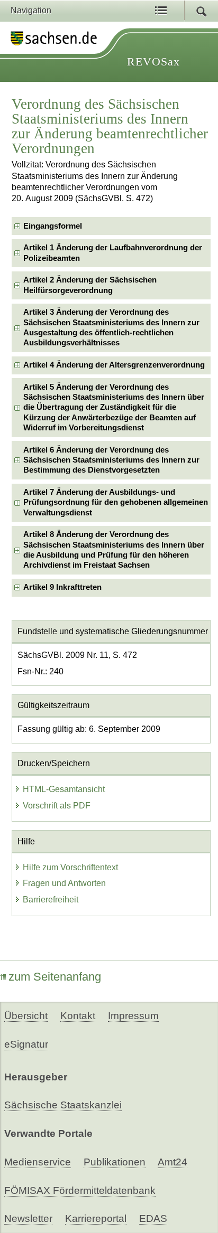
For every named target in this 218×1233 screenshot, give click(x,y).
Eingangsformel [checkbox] (52, 226)
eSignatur (26, 1044)
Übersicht (26, 1015)
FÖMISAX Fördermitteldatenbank (80, 1190)
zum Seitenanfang (54, 976)
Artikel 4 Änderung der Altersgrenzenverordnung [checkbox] (114, 365)
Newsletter (28, 1218)
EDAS (153, 1218)
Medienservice (37, 1162)
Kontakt (77, 1015)
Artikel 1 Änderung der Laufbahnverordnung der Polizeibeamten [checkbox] (112, 252)
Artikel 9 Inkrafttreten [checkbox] (62, 587)
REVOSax (153, 61)
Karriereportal (95, 1218)
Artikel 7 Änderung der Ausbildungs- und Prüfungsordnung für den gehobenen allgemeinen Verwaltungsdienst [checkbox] (115, 502)
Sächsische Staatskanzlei (63, 1104)
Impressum (133, 1015)
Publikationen (115, 1162)
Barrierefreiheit (50, 899)
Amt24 (172, 1162)
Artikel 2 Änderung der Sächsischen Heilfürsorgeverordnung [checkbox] (90, 285)
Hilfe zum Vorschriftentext (70, 867)
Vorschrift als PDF (56, 805)
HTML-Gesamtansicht (64, 789)
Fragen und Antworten (64, 883)
